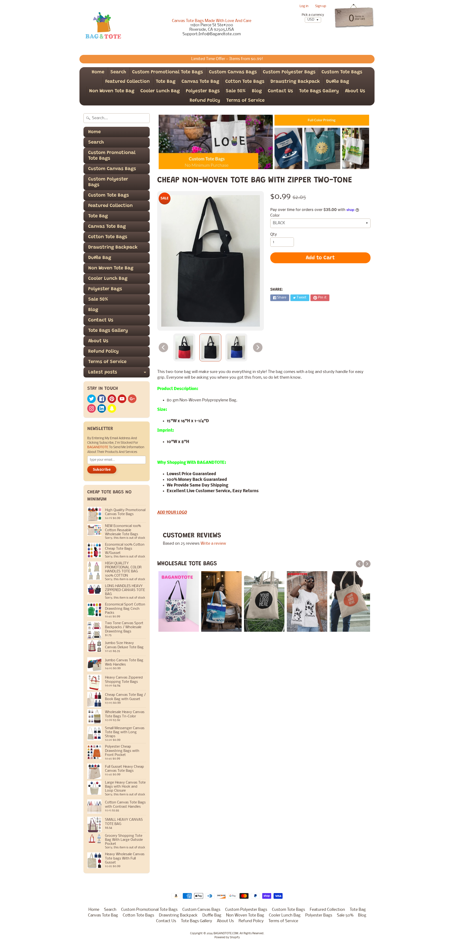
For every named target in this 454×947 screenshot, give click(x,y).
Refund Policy (205, 100)
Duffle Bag (337, 81)
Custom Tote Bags (342, 72)
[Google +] (132, 399)
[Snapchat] (112, 408)
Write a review (213, 543)
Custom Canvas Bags (233, 72)
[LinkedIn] (101, 408)
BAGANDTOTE (98, 447)
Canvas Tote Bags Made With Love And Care (211, 21)
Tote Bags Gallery (319, 91)
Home (98, 72)
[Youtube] (122, 399)
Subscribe (102, 470)
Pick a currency (313, 15)
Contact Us (280, 91)
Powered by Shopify (227, 937)
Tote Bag (165, 81)
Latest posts (119, 373)
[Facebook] (101, 399)
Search (118, 72)
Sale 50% (236, 91)
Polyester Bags (203, 91)
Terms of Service (245, 100)
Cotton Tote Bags (244, 81)
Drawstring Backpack (295, 81)
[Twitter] (91, 399)
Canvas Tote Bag (200, 81)
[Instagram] (91, 408)
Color (275, 215)
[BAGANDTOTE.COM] (103, 27)
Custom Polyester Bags (289, 72)
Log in (304, 6)
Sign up (320, 6)
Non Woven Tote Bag (111, 91)
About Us (355, 91)
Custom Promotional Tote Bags (167, 72)
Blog (257, 91)
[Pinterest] (112, 399)
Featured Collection (127, 81)
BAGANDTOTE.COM (226, 933)
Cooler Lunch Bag (160, 91)
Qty (273, 234)
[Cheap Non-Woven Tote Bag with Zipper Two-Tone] (184, 347)
